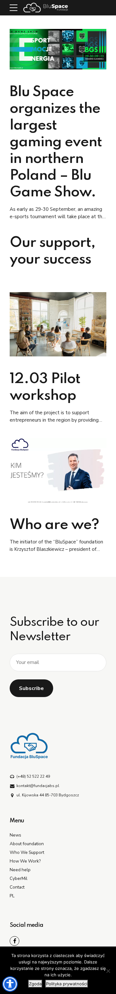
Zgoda (35, 983)
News (15, 835)
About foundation (27, 844)
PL (12, 896)
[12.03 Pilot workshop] (58, 324)
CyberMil (18, 878)
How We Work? (25, 861)
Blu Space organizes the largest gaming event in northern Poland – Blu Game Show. (56, 142)
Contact (17, 887)
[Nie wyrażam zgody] (108, 971)
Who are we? (54, 525)
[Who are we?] (58, 470)
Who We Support (27, 852)
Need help (20, 870)
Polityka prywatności (66, 983)
